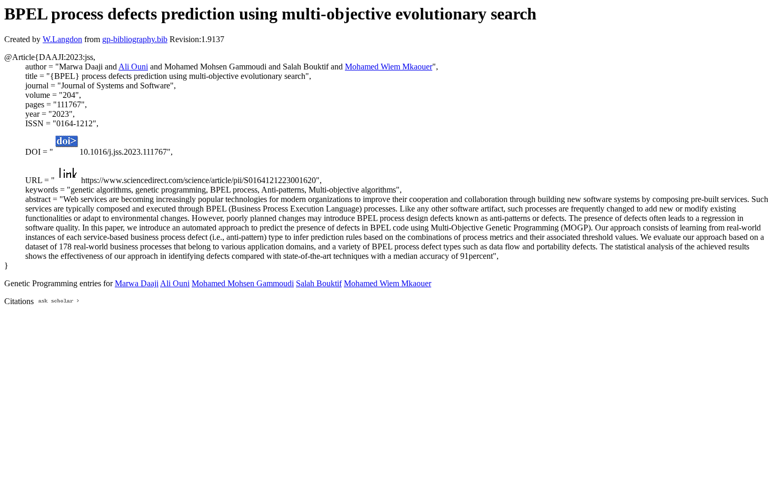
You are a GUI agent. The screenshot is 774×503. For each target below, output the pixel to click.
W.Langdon (62, 39)
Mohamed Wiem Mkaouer (388, 66)
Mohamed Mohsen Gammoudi (243, 283)
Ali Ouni (133, 66)
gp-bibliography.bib (134, 39)
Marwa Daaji (136, 283)
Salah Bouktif (319, 283)
